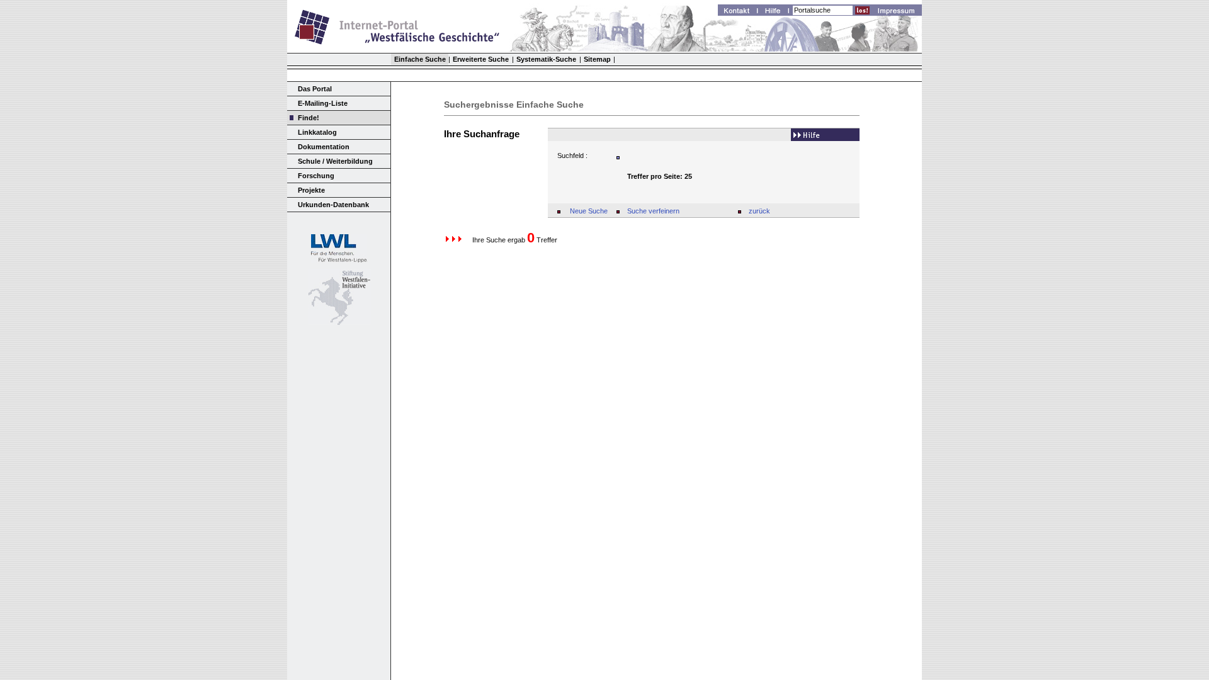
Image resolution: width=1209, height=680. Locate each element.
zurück (759, 211)
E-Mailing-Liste (323, 103)
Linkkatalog (317, 132)
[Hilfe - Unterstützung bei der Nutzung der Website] (776, 12)
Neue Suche (589, 211)
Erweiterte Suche (481, 59)
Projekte (311, 190)
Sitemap (597, 59)
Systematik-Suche (546, 59)
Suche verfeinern (653, 211)
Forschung (316, 175)
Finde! (308, 118)
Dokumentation (323, 146)
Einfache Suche (420, 59)
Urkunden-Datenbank (333, 204)
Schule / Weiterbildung (335, 161)
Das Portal (315, 89)
